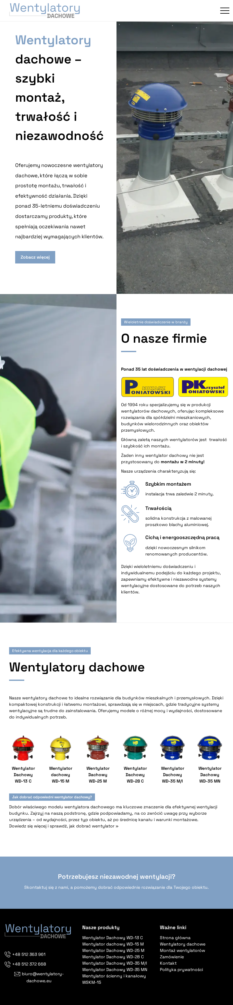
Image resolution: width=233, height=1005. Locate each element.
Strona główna (175, 937)
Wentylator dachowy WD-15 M (113, 944)
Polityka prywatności (181, 969)
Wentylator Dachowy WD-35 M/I (114, 963)
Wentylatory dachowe (182, 944)
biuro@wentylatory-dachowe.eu (43, 977)
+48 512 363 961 (29, 954)
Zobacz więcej (35, 257)
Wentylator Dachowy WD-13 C (112, 937)
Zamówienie (172, 956)
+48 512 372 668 (29, 964)
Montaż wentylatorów (182, 950)
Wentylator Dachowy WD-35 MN (114, 969)
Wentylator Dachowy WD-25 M (113, 950)
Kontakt (168, 963)
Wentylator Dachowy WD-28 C (113, 956)
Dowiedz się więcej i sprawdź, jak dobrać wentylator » (64, 826)
